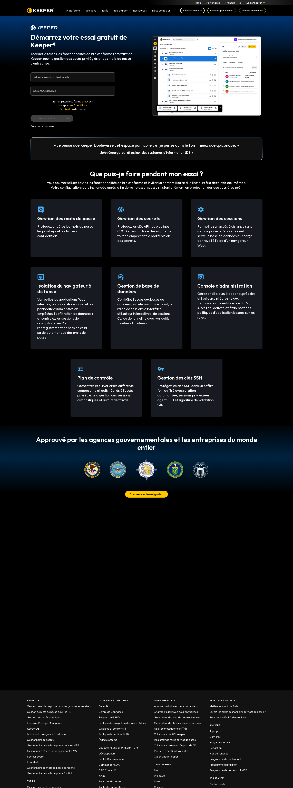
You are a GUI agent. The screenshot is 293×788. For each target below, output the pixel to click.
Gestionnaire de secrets (41, 739)
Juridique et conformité (112, 728)
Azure (102, 776)
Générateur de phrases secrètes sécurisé (178, 723)
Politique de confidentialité (114, 734)
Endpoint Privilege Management (45, 723)
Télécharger (121, 10)
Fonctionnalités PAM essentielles (229, 717)
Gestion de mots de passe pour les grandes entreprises (59, 706)
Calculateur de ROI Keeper (169, 734)
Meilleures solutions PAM (224, 706)
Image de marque (220, 742)
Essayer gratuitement (221, 10)
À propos (215, 731)
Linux (157, 781)
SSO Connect (107, 770)
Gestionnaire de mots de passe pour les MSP (53, 745)
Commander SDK (109, 764)
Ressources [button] (140, 10)
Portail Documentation (112, 759)
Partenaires (213, 2)
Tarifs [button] (105, 10)
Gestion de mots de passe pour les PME (50, 711)
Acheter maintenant (252, 10)
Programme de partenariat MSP (228, 770)
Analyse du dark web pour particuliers (176, 706)
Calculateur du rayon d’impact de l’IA (175, 745)
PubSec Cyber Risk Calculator (171, 751)
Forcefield (33, 762)
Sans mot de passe (110, 781)
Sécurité (104, 706)
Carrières (215, 736)
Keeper (40, 10)
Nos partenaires (219, 753)
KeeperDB (33, 728)
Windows (159, 776)
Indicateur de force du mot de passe (175, 739)
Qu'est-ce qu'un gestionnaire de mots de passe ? (238, 711)
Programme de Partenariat (225, 759)
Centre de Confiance (111, 711)
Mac (156, 770)
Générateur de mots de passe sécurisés (177, 717)
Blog (198, 2)
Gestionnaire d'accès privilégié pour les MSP (53, 751)
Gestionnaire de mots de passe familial (49, 773)
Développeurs (107, 753)
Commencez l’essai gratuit (147, 494)
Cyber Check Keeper (166, 756)
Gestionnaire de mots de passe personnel (51, 767)
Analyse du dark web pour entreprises (176, 711)
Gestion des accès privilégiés (44, 717)
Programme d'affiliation (223, 764)
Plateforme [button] (73, 10)
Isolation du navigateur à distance (46, 734)
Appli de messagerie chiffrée (171, 728)
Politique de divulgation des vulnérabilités (122, 723)
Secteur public (35, 756)
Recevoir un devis (192, 10)
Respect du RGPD (109, 717)
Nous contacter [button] (161, 10)
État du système (108, 739)
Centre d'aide (217, 784)
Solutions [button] (90, 10)
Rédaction (216, 748)
